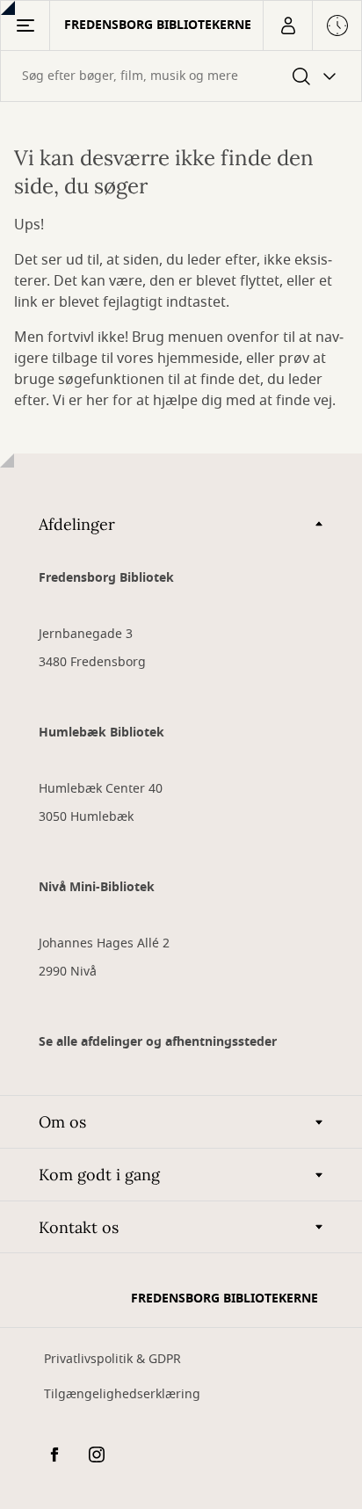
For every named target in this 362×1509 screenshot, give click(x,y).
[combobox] (181, 76)
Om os (62, 1122)
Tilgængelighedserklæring (122, 1394)
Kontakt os (79, 1227)
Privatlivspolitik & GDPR (112, 1359)
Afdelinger (77, 524)
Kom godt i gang (99, 1174)
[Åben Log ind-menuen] (287, 25)
